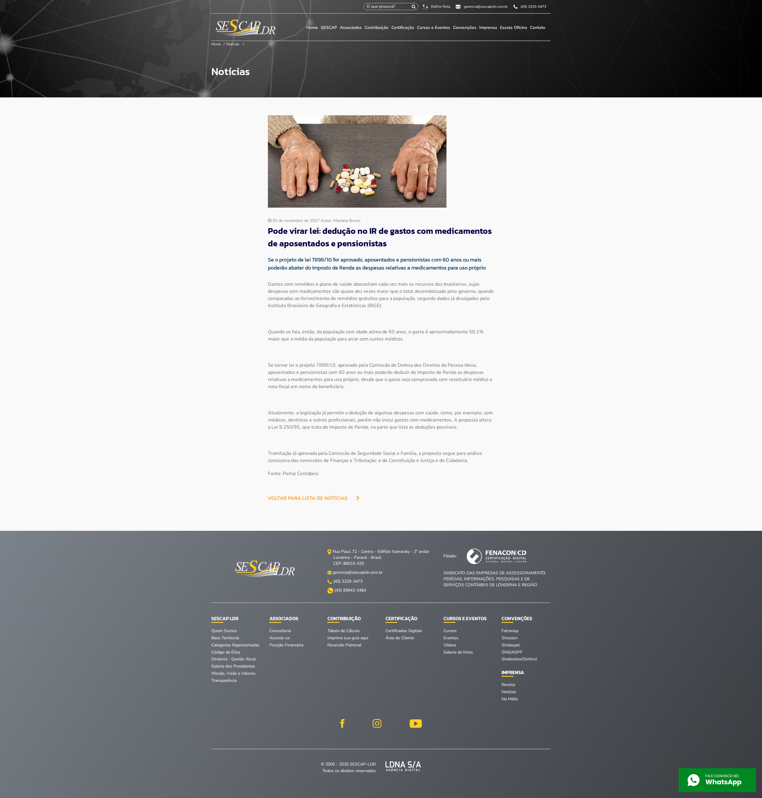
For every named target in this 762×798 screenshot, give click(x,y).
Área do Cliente (399, 638)
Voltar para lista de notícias (307, 498)
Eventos (451, 638)
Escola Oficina (513, 27)
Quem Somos (224, 631)
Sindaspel (511, 645)
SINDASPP (512, 652)
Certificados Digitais (403, 631)
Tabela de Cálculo (343, 631)
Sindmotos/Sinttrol (519, 659)
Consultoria (280, 631)
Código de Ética (225, 652)
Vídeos (450, 645)
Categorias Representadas (235, 645)
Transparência (224, 680)
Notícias (232, 44)
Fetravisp (510, 631)
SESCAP (329, 27)
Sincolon (510, 638)
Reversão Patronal (344, 645)
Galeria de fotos (458, 652)
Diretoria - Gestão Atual (233, 659)
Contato (537, 27)
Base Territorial (225, 638)
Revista (508, 684)
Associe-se (279, 638)
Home (312, 27)
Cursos (450, 631)
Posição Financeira (286, 645)
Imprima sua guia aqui (347, 638)
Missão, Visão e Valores (233, 673)
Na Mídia (510, 699)
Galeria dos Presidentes (233, 666)
